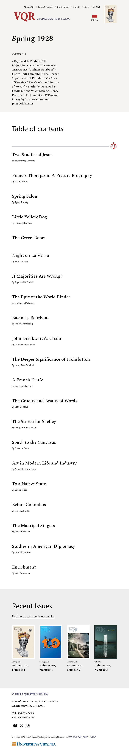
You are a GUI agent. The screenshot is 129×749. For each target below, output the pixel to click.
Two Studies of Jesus (32, 154)
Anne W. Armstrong (24, 324)
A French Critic (27, 380)
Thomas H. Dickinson (24, 303)
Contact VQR (75, 737)
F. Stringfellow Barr (23, 223)
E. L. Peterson (21, 182)
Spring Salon (24, 196)
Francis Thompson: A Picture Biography (52, 175)
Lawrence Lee (21, 490)
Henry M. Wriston (23, 553)
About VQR (29, 7)
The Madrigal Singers (33, 525)
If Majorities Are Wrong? (37, 276)
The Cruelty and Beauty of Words (44, 400)
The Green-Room (29, 237)
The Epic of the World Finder (41, 297)
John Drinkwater (22, 532)
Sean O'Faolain (21, 407)
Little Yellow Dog (29, 217)
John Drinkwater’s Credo (36, 338)
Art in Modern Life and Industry (44, 463)
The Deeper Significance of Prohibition (51, 359)
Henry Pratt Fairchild (24, 365)
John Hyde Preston (23, 386)
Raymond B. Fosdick (24, 282)
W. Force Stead (21, 262)
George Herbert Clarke (25, 428)
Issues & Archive (45, 7)
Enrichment (24, 567)
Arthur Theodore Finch (25, 469)
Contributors (63, 7)
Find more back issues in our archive (33, 616)
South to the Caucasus (34, 442)
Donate (76, 7)
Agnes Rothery (21, 202)
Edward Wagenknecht (25, 161)
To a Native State (29, 484)
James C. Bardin (22, 511)
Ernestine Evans (22, 449)
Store (86, 7)
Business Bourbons (30, 317)
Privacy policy (89, 737)
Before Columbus (29, 504)
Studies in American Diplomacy (43, 546)
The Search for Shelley (34, 421)
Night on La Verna (30, 255)
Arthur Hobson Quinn (25, 345)
